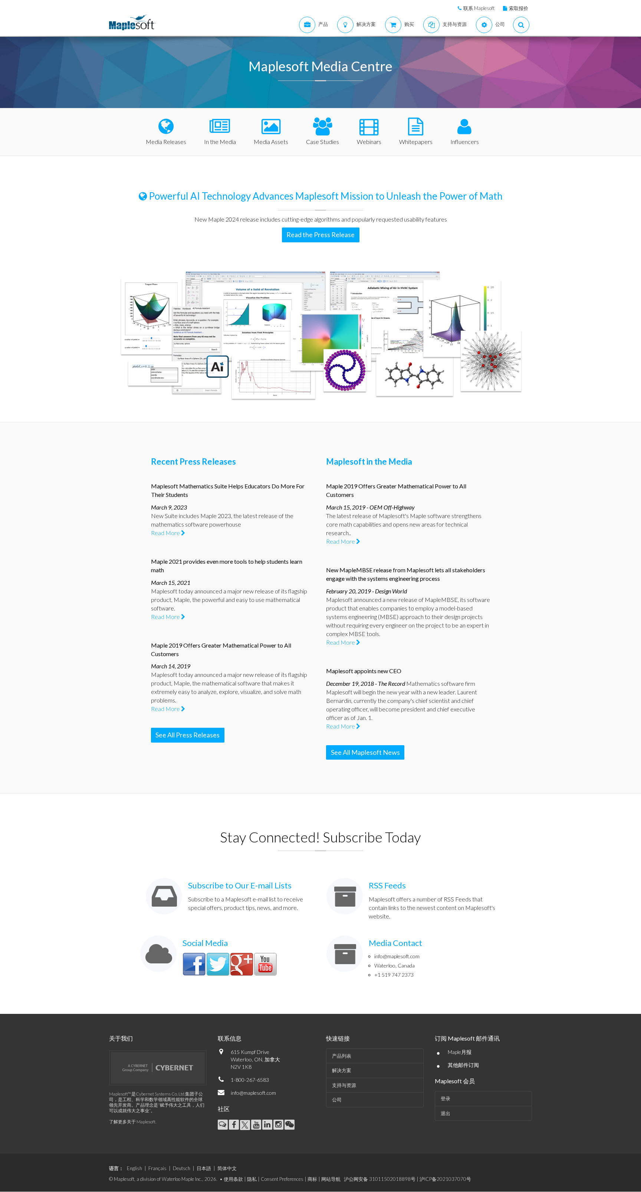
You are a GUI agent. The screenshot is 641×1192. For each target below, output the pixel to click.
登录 (445, 1098)
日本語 (204, 1168)
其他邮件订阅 (463, 1065)
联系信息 (229, 1038)
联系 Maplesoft (478, 8)
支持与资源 (344, 1085)
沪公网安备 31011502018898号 (379, 1179)
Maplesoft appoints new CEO (363, 670)
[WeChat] (290, 1125)
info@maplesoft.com (397, 956)
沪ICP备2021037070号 (445, 1179)
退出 (445, 1113)
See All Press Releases (187, 735)
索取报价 (518, 8)
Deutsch (181, 1168)
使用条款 (233, 1179)
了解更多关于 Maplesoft (132, 1121)
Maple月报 (459, 1052)
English (134, 1168)
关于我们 (121, 1038)
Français (157, 1168)
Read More (166, 532)
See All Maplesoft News (365, 752)
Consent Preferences (282, 1179)
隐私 (252, 1179)
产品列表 (341, 1056)
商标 (312, 1179)
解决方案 (341, 1070)
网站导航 (331, 1179)
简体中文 (227, 1168)
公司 (337, 1100)
